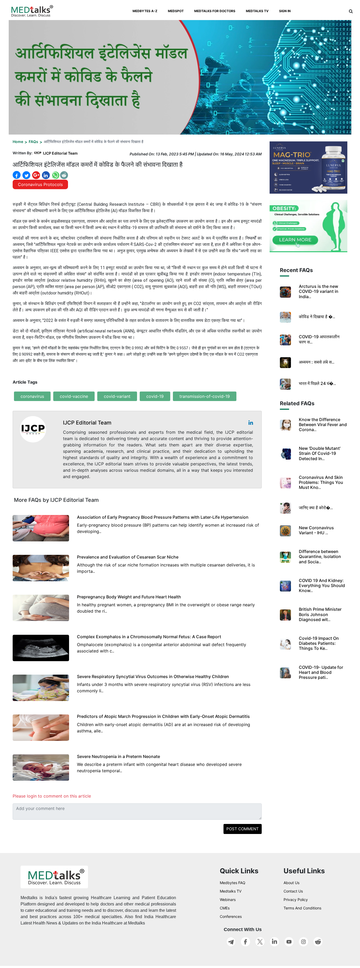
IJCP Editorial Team (60, 153)
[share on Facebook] (17, 175)
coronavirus (32, 396)
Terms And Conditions (302, 908)
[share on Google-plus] (35, 175)
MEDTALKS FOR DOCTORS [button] (214, 11)
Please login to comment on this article (52, 796)
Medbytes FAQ (232, 882)
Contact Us (293, 891)
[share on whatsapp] (55, 175)
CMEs (225, 908)
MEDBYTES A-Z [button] (145, 11)
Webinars (228, 899)
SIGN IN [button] (285, 11)
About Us (291, 882)
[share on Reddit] (64, 175)
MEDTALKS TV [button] (257, 11)
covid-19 (155, 396)
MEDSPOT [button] (176, 11)
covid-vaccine (74, 396)
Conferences (231, 916)
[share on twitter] (25, 175)
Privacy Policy (296, 899)
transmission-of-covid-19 (204, 396)
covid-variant (117, 396)
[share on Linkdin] (45, 175)
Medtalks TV (230, 891)
